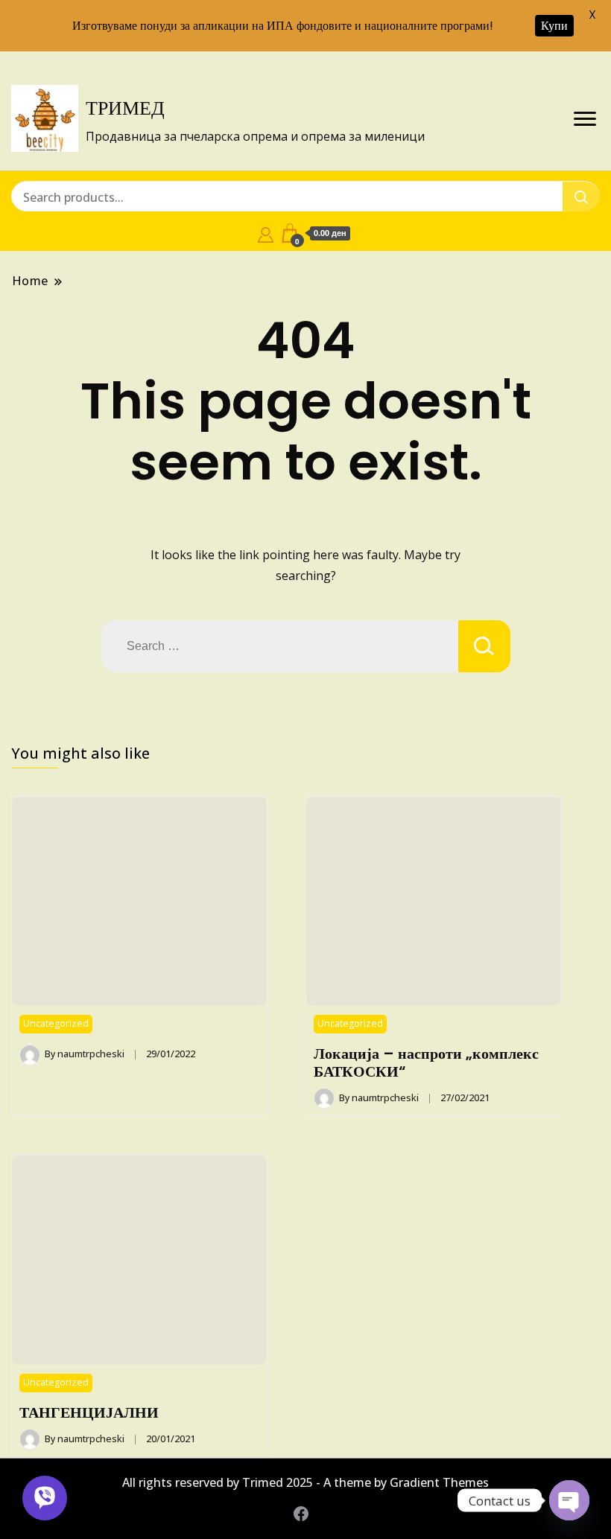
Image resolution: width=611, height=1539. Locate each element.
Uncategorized (56, 1023)
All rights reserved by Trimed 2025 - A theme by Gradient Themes (305, 1482)
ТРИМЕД (125, 108)
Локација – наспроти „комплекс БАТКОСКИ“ (426, 1062)
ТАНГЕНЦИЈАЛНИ (89, 1412)
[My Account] (265, 233)
